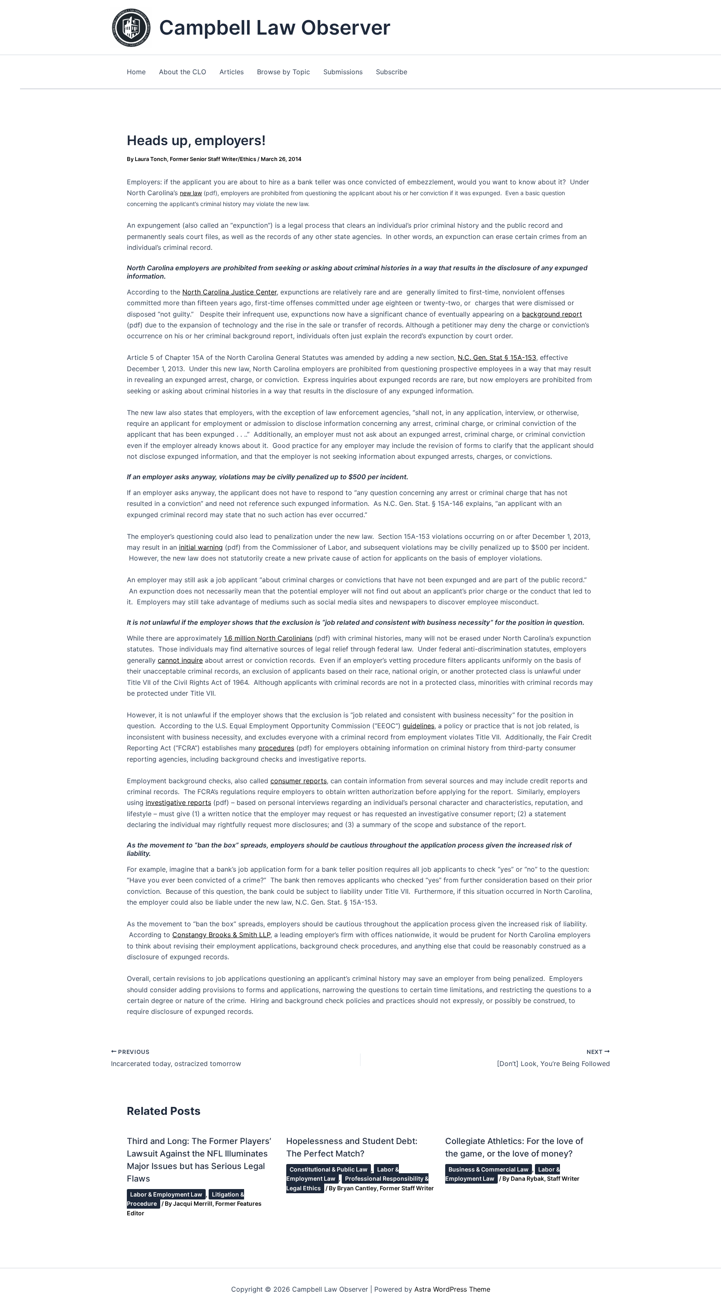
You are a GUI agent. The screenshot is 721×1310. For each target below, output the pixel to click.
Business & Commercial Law (489, 1169)
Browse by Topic (283, 72)
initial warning (201, 547)
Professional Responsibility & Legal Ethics (357, 1183)
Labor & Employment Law (166, 1194)
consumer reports (298, 781)
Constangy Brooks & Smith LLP (221, 934)
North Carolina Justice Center (229, 292)
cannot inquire (180, 660)
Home (136, 72)
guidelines (418, 726)
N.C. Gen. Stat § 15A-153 (497, 357)
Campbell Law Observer (275, 27)
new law (191, 192)
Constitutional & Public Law (329, 1169)
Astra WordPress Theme (452, 1289)
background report (552, 314)
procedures (276, 748)
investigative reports (178, 802)
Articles (231, 72)
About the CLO (182, 72)
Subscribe (391, 72)
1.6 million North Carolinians (268, 638)
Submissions (343, 72)
